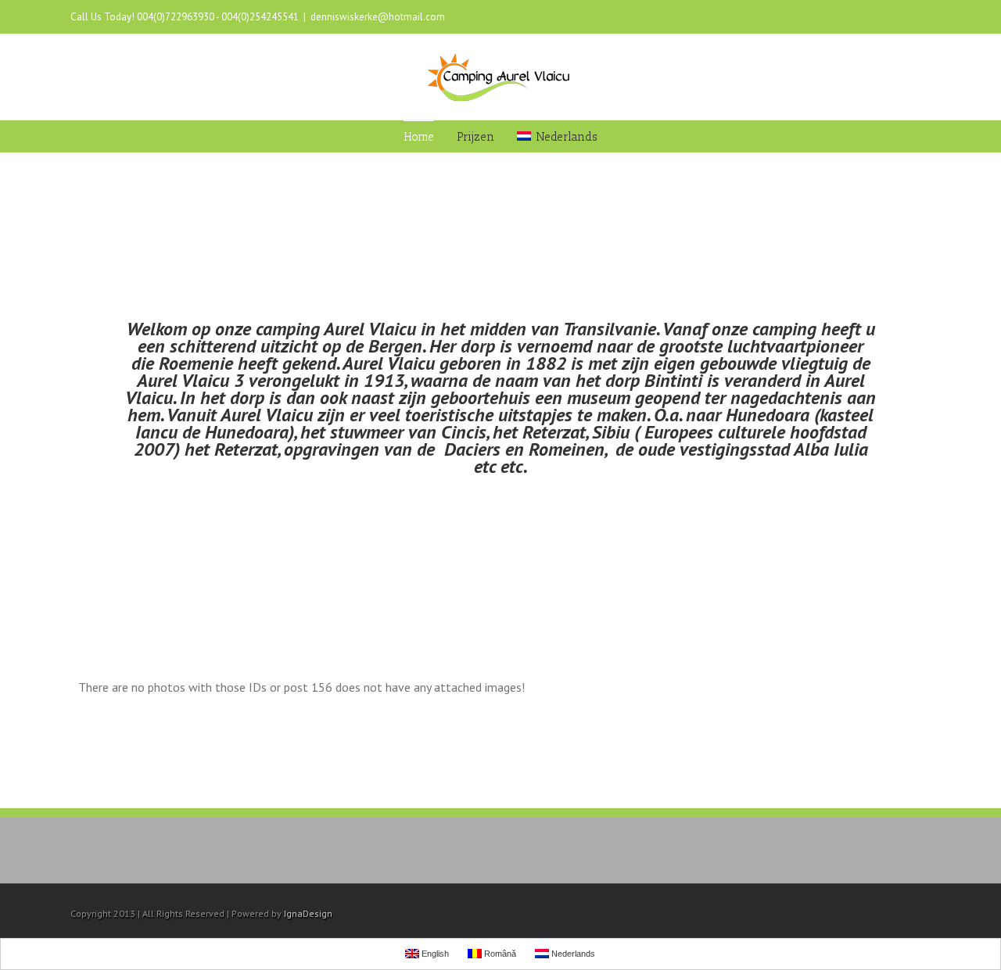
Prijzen (475, 137)
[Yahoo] (926, 17)
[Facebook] (826, 17)
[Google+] (851, 17)
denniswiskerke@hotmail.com (377, 16)
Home (419, 137)
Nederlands (566, 137)
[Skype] (901, 17)
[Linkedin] (876, 17)
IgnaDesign (308, 913)
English (434, 953)
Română (499, 953)
